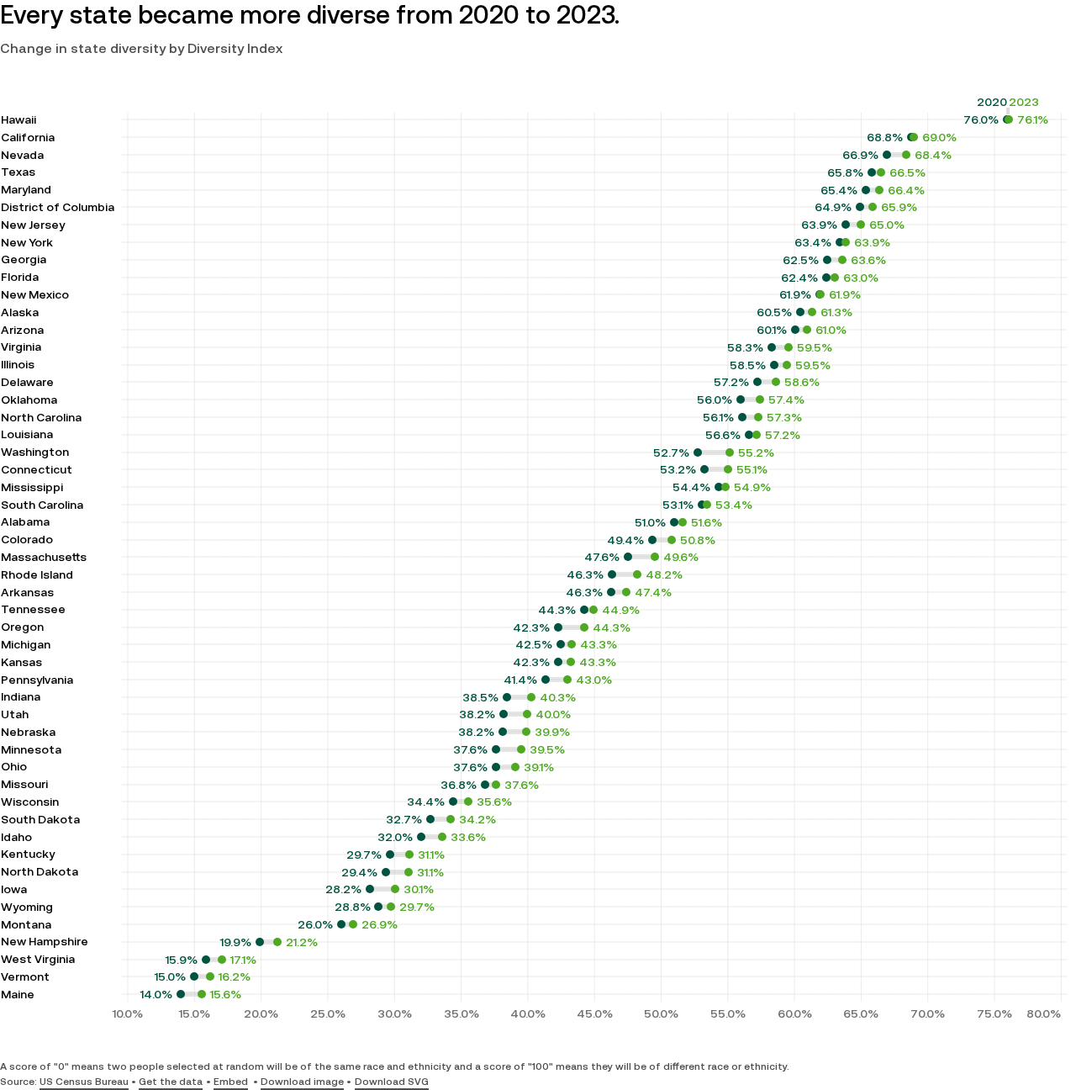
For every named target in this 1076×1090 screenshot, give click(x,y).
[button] (231, 1083)
